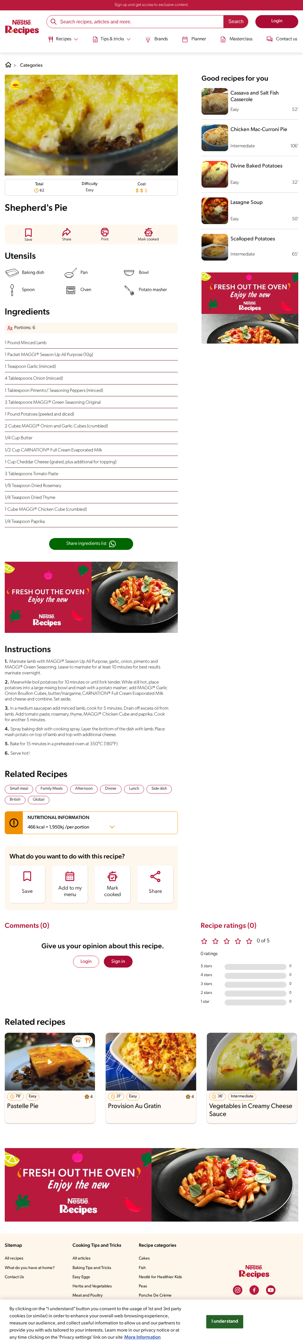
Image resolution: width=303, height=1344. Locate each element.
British (15, 799)
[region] (151, 1322)
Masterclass (241, 39)
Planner (198, 39)
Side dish (159, 788)
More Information (142, 1337)
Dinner (111, 788)
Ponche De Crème (155, 1295)
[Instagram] (237, 1290)
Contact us (286, 39)
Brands (161, 39)
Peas (143, 1286)
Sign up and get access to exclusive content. (152, 5)
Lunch (134, 788)
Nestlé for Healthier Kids (160, 1277)
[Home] (22, 28)
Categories (31, 65)
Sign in (118, 961)
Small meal (19, 788)
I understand (225, 1321)
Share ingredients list (86, 543)
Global (38, 799)
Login (86, 961)
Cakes (144, 1258)
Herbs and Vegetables (92, 1286)
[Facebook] (254, 1290)
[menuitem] (62, 41)
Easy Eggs (81, 1277)
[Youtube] (270, 1290)
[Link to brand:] (15, 85)
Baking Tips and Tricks (91, 1268)
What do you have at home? (30, 1268)
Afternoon (84, 788)
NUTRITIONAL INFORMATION (58, 822)
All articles (81, 1258)
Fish (142, 1268)
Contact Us (14, 1277)
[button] (28, 235)
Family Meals (52, 788)
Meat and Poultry (87, 1295)
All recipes (14, 1258)
